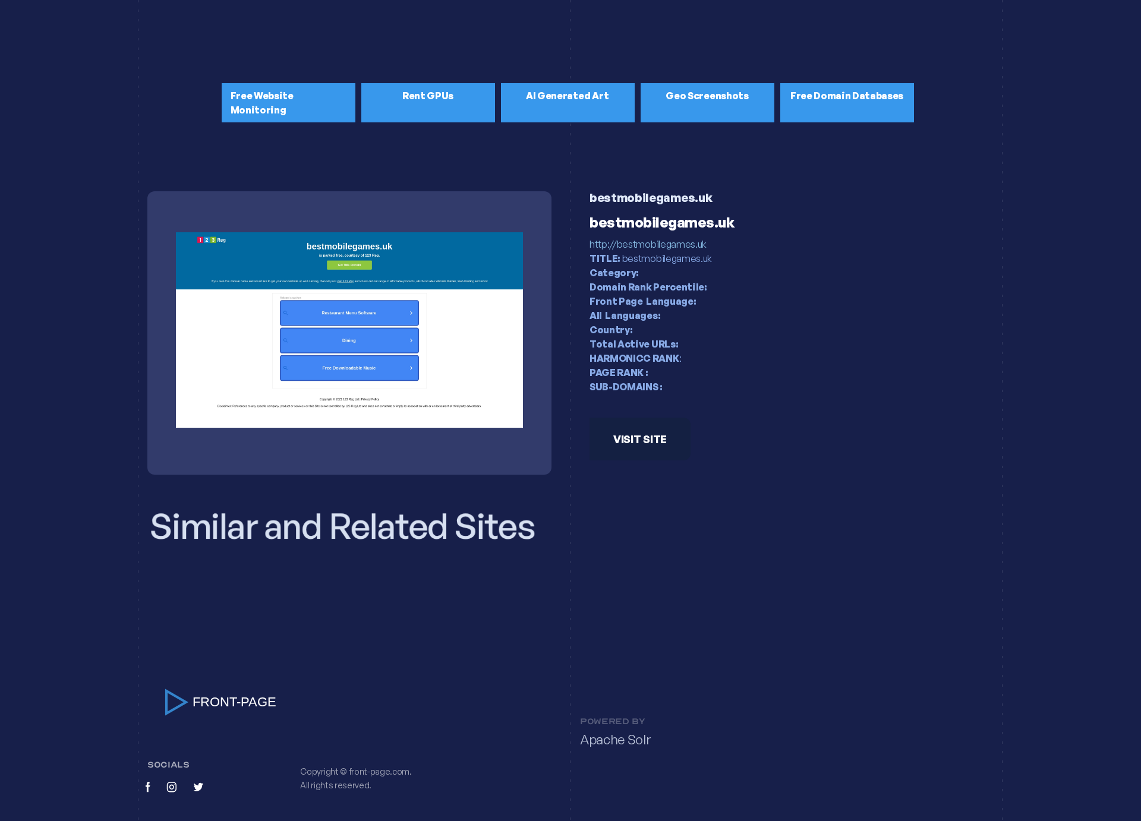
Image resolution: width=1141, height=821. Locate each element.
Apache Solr (615, 739)
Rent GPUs (427, 96)
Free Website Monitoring (262, 103)
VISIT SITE (640, 439)
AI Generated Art (567, 96)
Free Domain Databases (846, 96)
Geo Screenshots (707, 96)
